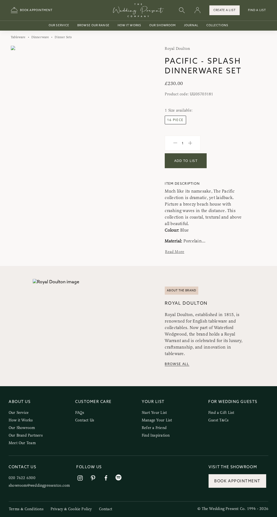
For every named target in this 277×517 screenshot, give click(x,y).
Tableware (18, 37)
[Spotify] (118, 477)
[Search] (182, 10)
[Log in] (197, 10)
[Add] (190, 143)
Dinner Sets (63, 37)
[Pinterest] (93, 478)
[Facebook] (106, 478)
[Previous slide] (20, 110)
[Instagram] (80, 478)
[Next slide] (124, 110)
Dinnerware (40, 37)
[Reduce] (175, 143)
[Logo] (138, 10)
